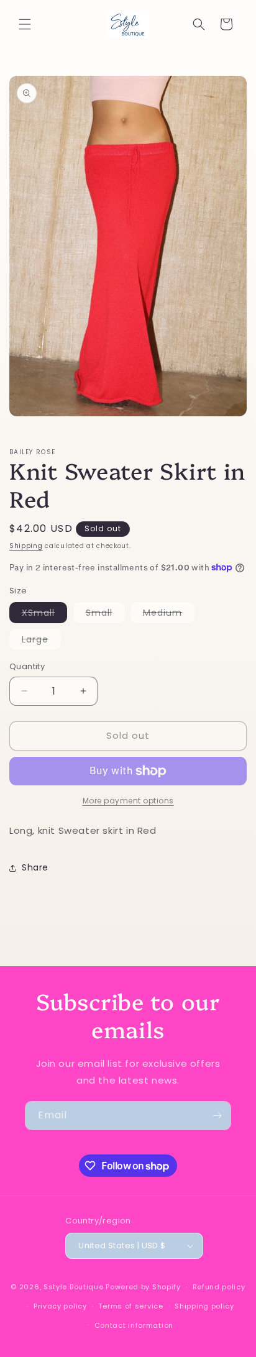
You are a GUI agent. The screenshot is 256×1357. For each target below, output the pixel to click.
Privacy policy (60, 1306)
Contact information (133, 1325)
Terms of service (130, 1306)
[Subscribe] (217, 1115)
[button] (25, 24)
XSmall (44, 614)
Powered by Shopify (143, 1287)
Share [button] (35, 867)
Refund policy (219, 1287)
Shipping (26, 546)
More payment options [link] (128, 800)
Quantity (27, 666)
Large (41, 641)
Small (105, 614)
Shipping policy (204, 1306)
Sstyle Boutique (73, 1287)
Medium (168, 614)
